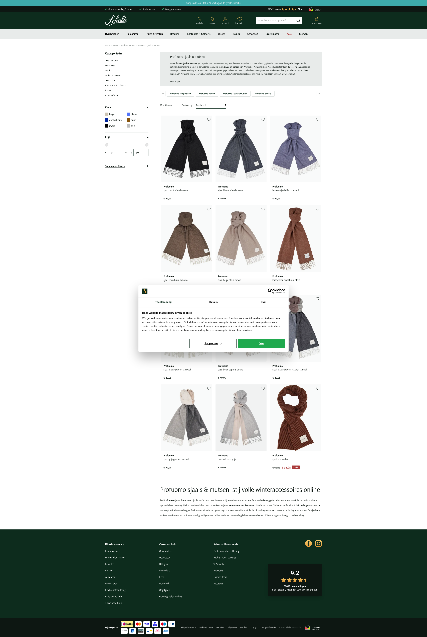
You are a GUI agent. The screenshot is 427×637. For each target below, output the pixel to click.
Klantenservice (114, 544)
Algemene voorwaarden (237, 627)
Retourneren (111, 583)
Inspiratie (218, 570)
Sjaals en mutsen (128, 45)
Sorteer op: (187, 105)
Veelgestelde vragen (115, 557)
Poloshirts (132, 34)
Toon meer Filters (115, 166)
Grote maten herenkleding (226, 551)
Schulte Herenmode (226, 544)
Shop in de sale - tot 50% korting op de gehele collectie (213, 3)
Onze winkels (167, 544)
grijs (133, 125)
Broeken (174, 34)
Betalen (109, 570)
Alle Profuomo (112, 95)
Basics (236, 34)
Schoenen (252, 34)
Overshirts (110, 80)
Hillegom (163, 564)
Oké (261, 343)
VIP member (219, 564)
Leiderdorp (164, 570)
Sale (289, 34)
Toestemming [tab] (163, 302)
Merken (303, 34)
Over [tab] (264, 302)
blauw (134, 114)
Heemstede (164, 557)
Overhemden (112, 34)
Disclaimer (221, 627)
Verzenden (110, 577)
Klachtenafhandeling (115, 590)
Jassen (221, 34)
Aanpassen (211, 343)
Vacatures (218, 583)
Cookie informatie (206, 627)
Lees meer (175, 81)
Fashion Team (220, 577)
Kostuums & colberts (115, 85)
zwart (112, 125)
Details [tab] (213, 302)
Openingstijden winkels (170, 596)
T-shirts (108, 70)
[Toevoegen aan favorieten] (208, 119)
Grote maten (273, 34)
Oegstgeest (164, 590)
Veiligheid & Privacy (188, 627)
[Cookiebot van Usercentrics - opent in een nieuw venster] (270, 291)
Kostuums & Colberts (198, 34)
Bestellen (109, 564)
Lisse (161, 577)
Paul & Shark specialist (225, 557)
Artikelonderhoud (113, 603)
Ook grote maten (173, 9)
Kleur (108, 107)
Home (107, 45)
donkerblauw (115, 120)
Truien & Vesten (154, 34)
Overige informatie (268, 627)
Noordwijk (164, 583)
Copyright (254, 627)
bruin (133, 120)
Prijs (107, 137)
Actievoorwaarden (114, 596)
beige (111, 114)
